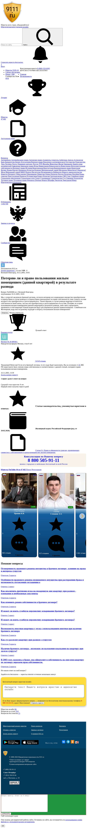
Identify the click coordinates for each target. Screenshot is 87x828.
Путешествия (32, 176)
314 (17, 711)
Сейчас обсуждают (12, 72)
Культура (30, 170)
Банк (3, 162)
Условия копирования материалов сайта (22, 764)
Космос (4, 170)
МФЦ (23, 172)
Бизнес (18, 162)
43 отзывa (40, 361)
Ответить (5, 313)
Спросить (19, 555)
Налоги (28, 172)
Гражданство (80, 162)
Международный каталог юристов (14, 726)
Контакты (62, 726)
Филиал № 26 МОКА (9, 342)
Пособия (75, 174)
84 (15, 709)
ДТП (41, 164)
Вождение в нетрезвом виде (54, 162)
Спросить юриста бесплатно (12, 62)
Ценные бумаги (41, 180)
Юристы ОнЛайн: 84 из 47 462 (13, 470)
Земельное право (27, 166)
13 (19, 713)
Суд (64, 178)
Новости (4, 174)
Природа (23, 176)
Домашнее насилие (25, 164)
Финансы (31, 180)
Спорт (37, 178)
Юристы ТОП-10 (12, 70)
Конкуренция (38, 168)
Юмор (74, 180)
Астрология (78, 160)
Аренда (71, 160)
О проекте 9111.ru (37, 734)
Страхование (45, 178)
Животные (54, 164)
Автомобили (6, 160)
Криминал (23, 170)
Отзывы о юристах (9, 730)
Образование (32, 174)
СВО (65, 176)
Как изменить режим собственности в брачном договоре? (29, 602)
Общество (41, 174)
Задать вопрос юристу (9, 375)
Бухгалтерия (26, 162)
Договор (8, 164)
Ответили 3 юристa (8, 575)
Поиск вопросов (36, 726)
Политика (68, 174)
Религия (46, 176)
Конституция (48, 168)
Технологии (78, 178)
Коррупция (75, 168)
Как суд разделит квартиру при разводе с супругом (26, 640)
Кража (9, 170)
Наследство (36, 172)
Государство (70, 162)
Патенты (54, 174)
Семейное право (77, 176)
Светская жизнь (56, 176)
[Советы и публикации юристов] (12, 23)
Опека (48, 174)
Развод (40, 176)
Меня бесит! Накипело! (77, 170)
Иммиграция (44, 166)
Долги (14, 164)
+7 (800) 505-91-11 (9, 769)
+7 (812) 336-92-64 (9, 775)
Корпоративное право (62, 168)
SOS (7, 78)
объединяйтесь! (23, 25)
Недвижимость (47, 172)
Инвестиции (66, 166)
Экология (59, 180)
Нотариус (12, 174)
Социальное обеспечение (11, 178)
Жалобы (46, 164)
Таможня (70, 178)
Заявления (16, 166)
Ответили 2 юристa (8, 598)
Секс (69, 176)
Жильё (61, 164)
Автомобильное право (20, 160)
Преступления (13, 176)
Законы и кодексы (37, 730)
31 (79, 365)
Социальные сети (28, 178)
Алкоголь (55, 160)
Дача (3, 164)
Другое (36, 164)
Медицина (63, 170)
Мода (3, 172)
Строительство (57, 178)
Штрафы (51, 180)
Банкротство (10, 162)
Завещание (68, 164)
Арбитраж (63, 160)
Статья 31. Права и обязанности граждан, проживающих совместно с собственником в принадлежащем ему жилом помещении (40, 451)
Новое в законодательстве (72, 172)
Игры (36, 166)
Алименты (47, 160)
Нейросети (57, 172)
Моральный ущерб (13, 172)
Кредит (15, 170)
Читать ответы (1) (16, 313)
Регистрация (36, 470)
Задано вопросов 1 (8, 271)
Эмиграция (67, 180)
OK (3, 826)
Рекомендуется (6, 332)
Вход (3, 66)
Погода (61, 174)
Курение (37, 170)
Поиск (28, 470)
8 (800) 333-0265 (43, 68)
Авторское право (36, 160)
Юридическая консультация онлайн (14, 27)
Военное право (37, 162)
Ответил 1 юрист (7, 587)
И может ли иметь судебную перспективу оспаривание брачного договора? (38, 611)
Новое (9, 74)
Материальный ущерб (50, 170)
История (29, 168)
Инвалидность (55, 166)
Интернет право (19, 168)
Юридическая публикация (11, 182)
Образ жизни (21, 174)
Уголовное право (20, 180)
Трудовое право (7, 180)
